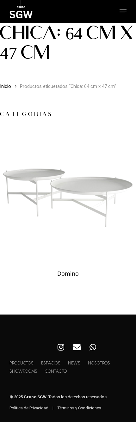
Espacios (50, 363)
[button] (123, 11)
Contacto (56, 371)
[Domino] (68, 194)
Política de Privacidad (28, 408)
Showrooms (23, 371)
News (74, 363)
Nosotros (99, 363)
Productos (21, 363)
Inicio (5, 86)
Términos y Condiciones (79, 408)
